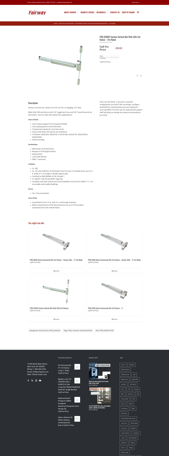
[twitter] (32, 381)
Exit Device (124, 413)
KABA (133, 408)
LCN (129, 389)
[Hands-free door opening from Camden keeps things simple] (100, 371)
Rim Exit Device (125, 369)
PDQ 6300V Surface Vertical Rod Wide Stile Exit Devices (49, 308)
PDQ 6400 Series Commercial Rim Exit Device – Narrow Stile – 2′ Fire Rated (56, 259)
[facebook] (28, 381)
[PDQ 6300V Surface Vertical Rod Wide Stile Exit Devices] (56, 290)
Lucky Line (124, 428)
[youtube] (40, 381)
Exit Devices (44, 330)
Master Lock (124, 379)
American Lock (125, 374)
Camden (123, 384)
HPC (122, 389)
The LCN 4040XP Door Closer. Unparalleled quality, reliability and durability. (99, 407)
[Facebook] (137, 75)
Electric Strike (124, 452)
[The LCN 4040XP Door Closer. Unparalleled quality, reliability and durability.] (100, 395)
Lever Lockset (124, 399)
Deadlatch (136, 433)
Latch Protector (125, 433)
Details (57, 271)
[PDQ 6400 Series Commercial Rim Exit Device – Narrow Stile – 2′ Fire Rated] (56, 242)
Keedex (133, 443)
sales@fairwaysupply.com (64, 2)
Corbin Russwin (132, 438)
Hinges (131, 447)
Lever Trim (124, 423)
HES (138, 394)
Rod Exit (57, 330)
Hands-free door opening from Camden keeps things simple (98, 382)
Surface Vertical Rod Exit (82, 330)
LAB (134, 374)
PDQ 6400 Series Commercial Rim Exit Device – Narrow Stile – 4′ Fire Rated (114, 259)
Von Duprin (133, 384)
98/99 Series (134, 423)
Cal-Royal (130, 394)
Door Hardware (93, 385)
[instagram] (36, 381)
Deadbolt (133, 428)
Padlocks (131, 364)
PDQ (51, 330)
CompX (131, 403)
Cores (122, 438)
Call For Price (104, 47)
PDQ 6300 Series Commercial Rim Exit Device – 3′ (105, 308)
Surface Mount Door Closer (128, 418)
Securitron (124, 443)
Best (122, 394)
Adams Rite (135, 379)
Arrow (122, 403)
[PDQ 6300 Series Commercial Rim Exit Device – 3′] (115, 290)
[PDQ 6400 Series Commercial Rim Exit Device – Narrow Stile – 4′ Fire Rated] (115, 242)
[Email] (141, 75)
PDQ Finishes (102, 57)
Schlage (136, 389)
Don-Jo (123, 364)
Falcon (123, 447)
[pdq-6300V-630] (61, 63)
